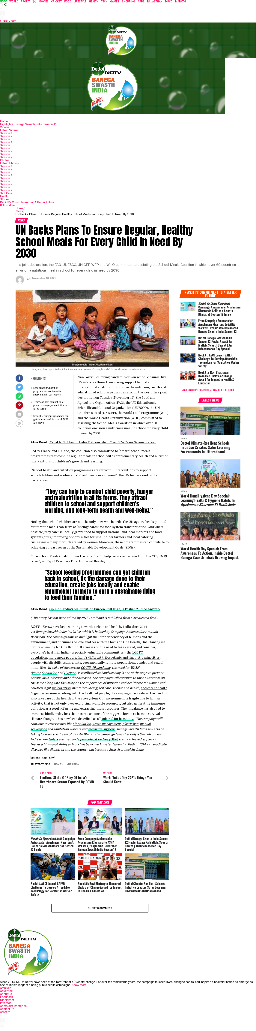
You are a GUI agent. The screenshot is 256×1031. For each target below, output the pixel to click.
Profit (25, 1)
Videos (4, 127)
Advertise (6, 991)
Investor (5, 1003)
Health (4, 196)
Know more (79, 985)
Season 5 (6, 145)
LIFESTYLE (80, 1)
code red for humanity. (117, 719)
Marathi (180, 1)
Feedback (6, 997)
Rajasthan (154, 1)
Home (4, 121)
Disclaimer (7, 1000)
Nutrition (73, 764)
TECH (104, 1)
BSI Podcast (8, 205)
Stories (5, 199)
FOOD (67, 1)
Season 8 (6, 154)
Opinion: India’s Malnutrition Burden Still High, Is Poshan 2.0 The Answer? (104, 609)
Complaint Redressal (13, 1006)
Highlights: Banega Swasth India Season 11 (28, 124)
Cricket (56, 1)
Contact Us (7, 1009)
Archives (5, 988)
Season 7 (6, 151)
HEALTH (93, 1)
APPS (141, 1)
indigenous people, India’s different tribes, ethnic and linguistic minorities (104, 657)
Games (114, 1)
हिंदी (34, 1)
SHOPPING (128, 1)
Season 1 (6, 133)
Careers (5, 1012)
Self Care (6, 193)
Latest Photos (9, 163)
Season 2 (6, 136)
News (20, 211)
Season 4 (6, 142)
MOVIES (44, 1)
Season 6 (6, 148)
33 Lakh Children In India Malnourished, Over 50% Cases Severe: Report (102, 442)
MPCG (169, 1)
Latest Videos (9, 130)
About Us (6, 994)
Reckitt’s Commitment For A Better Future (27, 202)
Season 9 (6, 157)
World (13, 1)
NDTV (3, 1)
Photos (5, 160)
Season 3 (6, 139)
